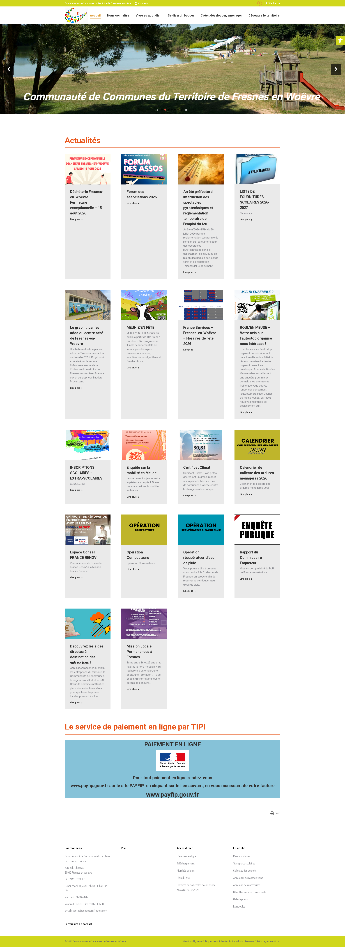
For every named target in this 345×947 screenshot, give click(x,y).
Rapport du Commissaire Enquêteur (251, 557)
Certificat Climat (196, 467)
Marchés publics (185, 870)
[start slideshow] (157, 109)
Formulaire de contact (78, 924)
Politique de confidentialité (216, 941)
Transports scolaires (244, 863)
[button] (340, 40)
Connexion (143, 3)
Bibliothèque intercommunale (249, 892)
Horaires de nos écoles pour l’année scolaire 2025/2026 (196, 887)
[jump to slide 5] (175, 110)
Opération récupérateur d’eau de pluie (198, 557)
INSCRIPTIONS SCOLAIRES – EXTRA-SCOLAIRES (86, 472)
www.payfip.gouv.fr (89, 785)
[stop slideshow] (186, 109)
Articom (276, 941)
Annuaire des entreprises (246, 885)
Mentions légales (192, 941)
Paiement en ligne (186, 856)
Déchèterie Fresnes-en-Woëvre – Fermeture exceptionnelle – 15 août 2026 (87, 202)
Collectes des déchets (244, 870)
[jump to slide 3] (168, 110)
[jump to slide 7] (181, 110)
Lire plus (75, 219)
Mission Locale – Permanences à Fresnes (141, 651)
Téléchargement (186, 863)
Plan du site (183, 878)
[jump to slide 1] (162, 110)
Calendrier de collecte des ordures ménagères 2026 (257, 472)
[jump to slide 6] (178, 110)
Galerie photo (240, 899)
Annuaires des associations (248, 878)
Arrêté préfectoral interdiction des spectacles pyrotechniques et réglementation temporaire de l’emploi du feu (198, 208)
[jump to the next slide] (336, 69)
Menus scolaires (241, 856)
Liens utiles (239, 906)
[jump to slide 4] (172, 110)
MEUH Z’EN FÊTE (140, 327)
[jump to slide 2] (165, 110)
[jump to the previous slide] (9, 69)
